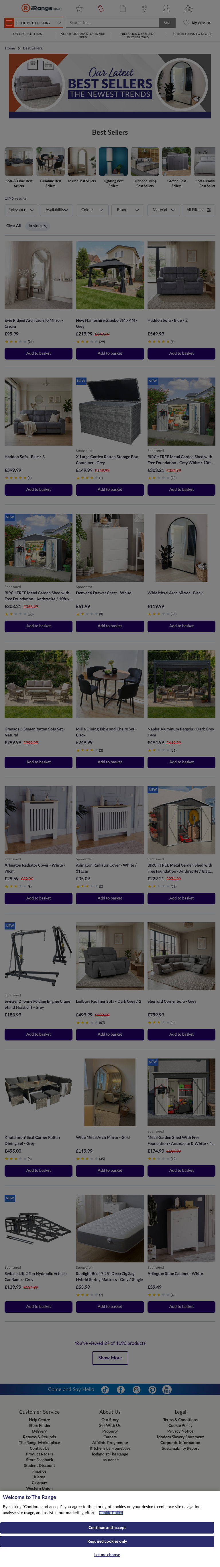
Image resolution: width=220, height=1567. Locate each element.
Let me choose (107, 1555)
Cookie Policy (111, 1513)
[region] (110, 1529)
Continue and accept (107, 1528)
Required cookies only (107, 1542)
